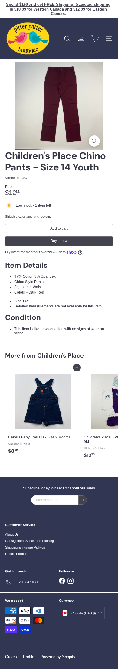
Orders (11, 657)
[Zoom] (94, 141)
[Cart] (95, 38)
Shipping (11, 216)
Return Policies (16, 554)
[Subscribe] (82, 500)
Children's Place (60, 355)
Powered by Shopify (57, 657)
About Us (12, 534)
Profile (28, 657)
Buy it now (59, 241)
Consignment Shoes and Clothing (29, 541)
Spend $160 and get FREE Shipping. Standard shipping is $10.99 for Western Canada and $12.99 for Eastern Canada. (58, 9)
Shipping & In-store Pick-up (25, 547)
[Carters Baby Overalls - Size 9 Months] (43, 412)
